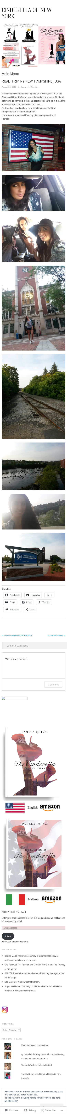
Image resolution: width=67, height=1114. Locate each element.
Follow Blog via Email (14, 912)
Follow (8, 936)
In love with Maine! (56, 635)
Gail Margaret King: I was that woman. (22, 981)
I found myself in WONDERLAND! (17, 635)
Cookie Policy (11, 1100)
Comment (53, 684)
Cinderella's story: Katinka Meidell (36, 1064)
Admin (23, 86)
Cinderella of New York (27, 13)
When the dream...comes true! (34, 1045)
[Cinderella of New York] (33, 46)
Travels (34, 86)
